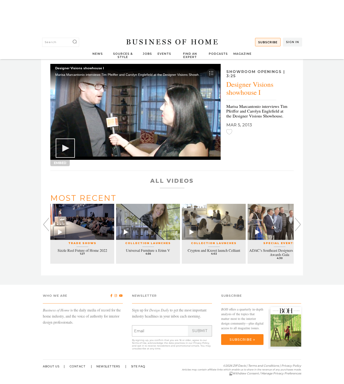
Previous (46, 224)
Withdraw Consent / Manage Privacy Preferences (266, 373)
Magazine (242, 53)
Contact (78, 366)
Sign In (292, 42)
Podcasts (218, 53)
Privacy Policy (201, 342)
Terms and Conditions (263, 365)
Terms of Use (139, 342)
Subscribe (268, 42)
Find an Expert (190, 55)
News (97, 53)
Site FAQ (138, 366)
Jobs (147, 53)
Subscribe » (242, 339)
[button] (65, 148)
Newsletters (108, 366)
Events (164, 53)
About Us (51, 366)
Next (298, 224)
